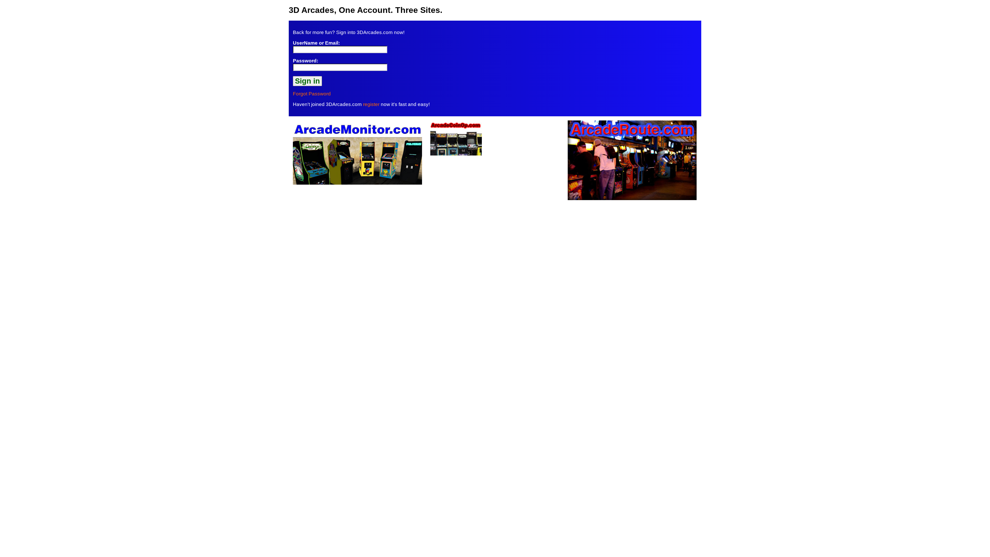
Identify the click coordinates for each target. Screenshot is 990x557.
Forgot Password (312, 93)
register (371, 104)
